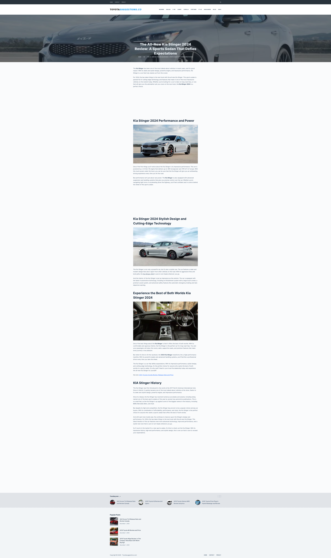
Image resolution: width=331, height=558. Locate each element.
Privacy (124, 2)
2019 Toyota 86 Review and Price (130, 530)
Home (111, 2)
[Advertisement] (165, 102)
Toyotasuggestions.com (129, 555)
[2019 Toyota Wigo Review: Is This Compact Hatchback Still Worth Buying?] (114, 542)
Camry (179, 9)
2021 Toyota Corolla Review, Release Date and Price (156, 375)
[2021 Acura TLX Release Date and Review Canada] (112, 502)
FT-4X (200, 9)
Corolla (186, 9)
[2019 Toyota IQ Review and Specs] (141, 502)
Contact (117, 2)
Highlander (207, 9)
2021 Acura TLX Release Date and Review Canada (126, 502)
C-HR (174, 9)
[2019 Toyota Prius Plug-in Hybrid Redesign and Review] (197, 502)
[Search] (220, 2)
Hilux (214, 9)
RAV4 (219, 9)
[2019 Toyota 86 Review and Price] (114, 532)
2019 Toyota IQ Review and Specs (153, 502)
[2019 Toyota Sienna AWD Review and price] (169, 502)
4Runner (161, 9)
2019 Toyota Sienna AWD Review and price (182, 502)
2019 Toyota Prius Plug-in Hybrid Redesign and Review (211, 502)
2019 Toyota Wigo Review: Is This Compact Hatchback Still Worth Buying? (130, 540)
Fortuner (193, 9)
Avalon (168, 9)
